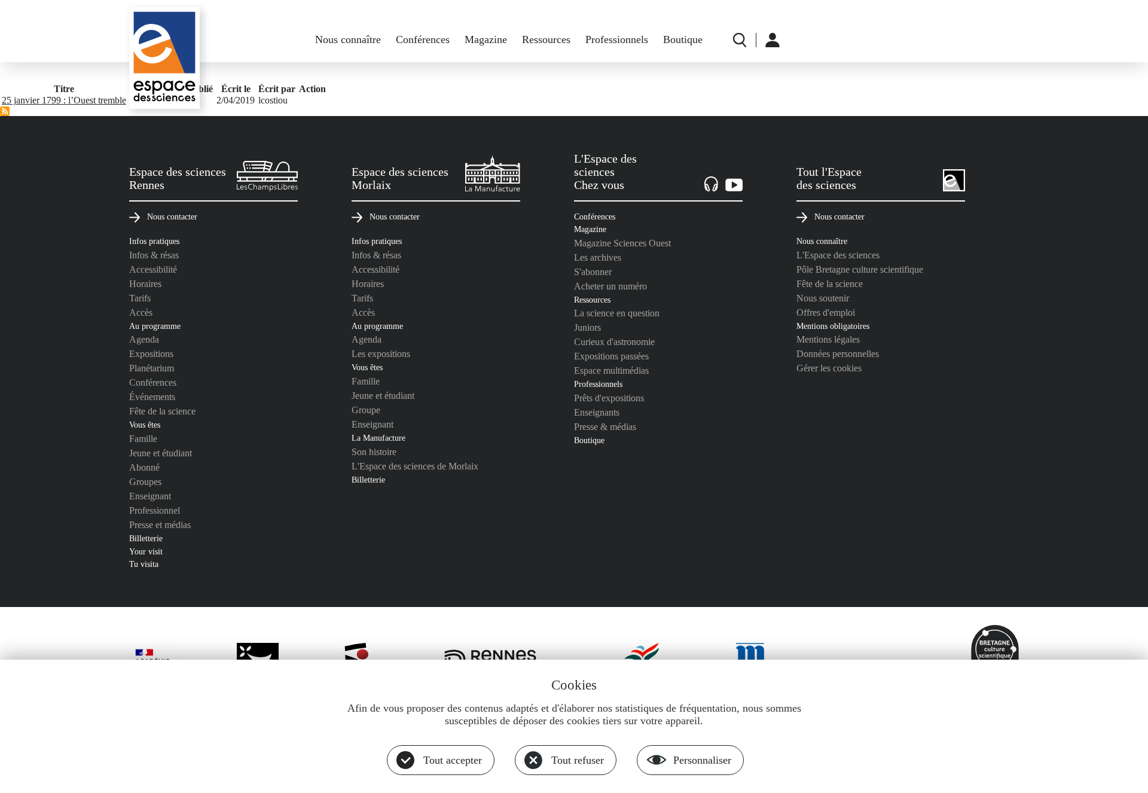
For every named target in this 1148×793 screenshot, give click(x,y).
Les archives (597, 257)
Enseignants (596, 412)
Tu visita (143, 564)
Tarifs (140, 298)
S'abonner (593, 272)
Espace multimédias (611, 370)
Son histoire (374, 452)
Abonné (144, 467)
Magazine (486, 39)
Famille (143, 439)
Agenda (144, 339)
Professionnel (154, 510)
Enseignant (150, 496)
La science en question (617, 313)
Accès (140, 312)
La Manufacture (378, 438)
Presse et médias (160, 525)
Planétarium (151, 368)
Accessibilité (153, 269)
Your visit (146, 551)
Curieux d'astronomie (614, 342)
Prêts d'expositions (609, 398)
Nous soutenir (822, 298)
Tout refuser (577, 760)
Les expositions (381, 354)
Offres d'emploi (825, 312)
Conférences (423, 39)
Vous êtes (144, 424)
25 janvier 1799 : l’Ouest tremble (64, 100)
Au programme (155, 326)
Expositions (151, 354)
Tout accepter (452, 760)
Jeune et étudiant (160, 453)
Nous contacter (172, 216)
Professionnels (616, 39)
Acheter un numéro (610, 286)
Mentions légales (828, 339)
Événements (152, 397)
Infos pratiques (154, 241)
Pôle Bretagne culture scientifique (859, 269)
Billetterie (146, 538)
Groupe (366, 410)
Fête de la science (162, 411)
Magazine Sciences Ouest (622, 243)
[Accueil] (164, 58)
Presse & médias (605, 427)
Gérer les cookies (829, 368)
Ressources (546, 39)
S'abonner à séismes (5, 111)
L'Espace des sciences (838, 255)
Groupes (145, 482)
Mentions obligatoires (832, 326)
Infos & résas (154, 255)
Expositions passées (611, 356)
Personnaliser (702, 760)
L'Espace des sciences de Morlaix (415, 466)
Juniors (587, 327)
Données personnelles (837, 354)
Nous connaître (348, 39)
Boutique (683, 39)
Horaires (145, 284)
